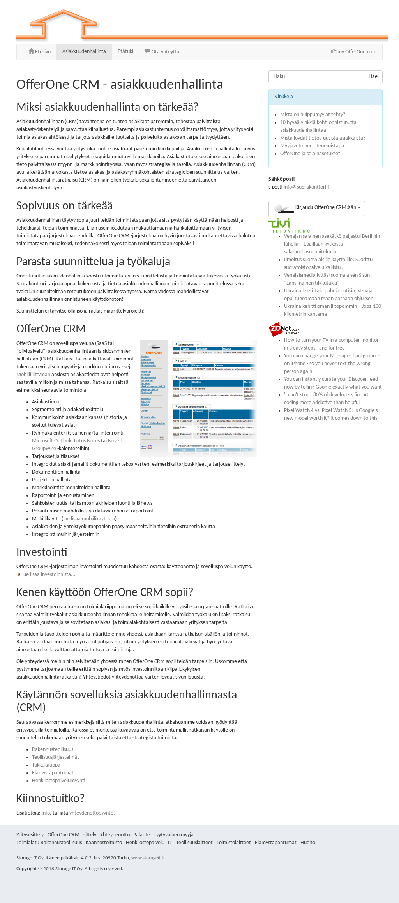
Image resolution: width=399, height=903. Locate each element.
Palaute (141, 835)
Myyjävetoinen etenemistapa (312, 146)
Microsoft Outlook (51, 441)
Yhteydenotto (115, 835)
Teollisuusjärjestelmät (55, 757)
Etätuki (125, 52)
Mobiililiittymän (33, 375)
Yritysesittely (30, 835)
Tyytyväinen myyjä (174, 835)
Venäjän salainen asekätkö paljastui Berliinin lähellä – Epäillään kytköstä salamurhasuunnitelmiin (332, 244)
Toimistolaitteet (234, 843)
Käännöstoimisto (104, 843)
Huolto (307, 843)
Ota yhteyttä (164, 52)
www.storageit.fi (147, 858)
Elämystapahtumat (53, 773)
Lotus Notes (87, 441)
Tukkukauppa (46, 765)
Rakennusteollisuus (52, 750)
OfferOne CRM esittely (72, 835)
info (46, 813)
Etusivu (42, 52)
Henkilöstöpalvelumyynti (58, 781)
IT (170, 843)
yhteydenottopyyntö (91, 813)
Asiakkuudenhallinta (84, 52)
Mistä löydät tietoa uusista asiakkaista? (322, 138)
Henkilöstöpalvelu (145, 843)
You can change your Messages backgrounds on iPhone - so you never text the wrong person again (332, 364)
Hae (373, 77)
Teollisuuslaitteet (194, 843)
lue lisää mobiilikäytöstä (89, 519)
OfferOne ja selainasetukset (310, 154)
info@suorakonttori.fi (307, 187)
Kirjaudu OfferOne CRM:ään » (327, 207)
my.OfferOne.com (356, 52)
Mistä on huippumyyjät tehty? (312, 115)
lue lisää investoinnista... (48, 575)
